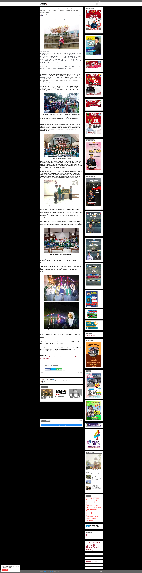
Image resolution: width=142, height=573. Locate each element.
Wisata (95, 518)
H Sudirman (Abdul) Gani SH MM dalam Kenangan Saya (74, 397)
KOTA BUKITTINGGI (90, 505)
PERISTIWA (88, 518)
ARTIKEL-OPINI (66, 3)
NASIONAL (54, 3)
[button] (101, 4)
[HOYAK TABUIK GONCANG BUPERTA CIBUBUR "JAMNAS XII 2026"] (93, 461)
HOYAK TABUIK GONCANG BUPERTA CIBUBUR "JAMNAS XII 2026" (93, 471)
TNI (92, 518)
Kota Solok (89, 512)
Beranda (42, 8)
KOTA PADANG (97, 505)
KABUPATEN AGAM (96, 498)
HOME (50, 3)
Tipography (78, 3)
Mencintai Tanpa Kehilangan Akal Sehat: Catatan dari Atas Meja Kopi (96, 488)
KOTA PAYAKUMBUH (97, 507)
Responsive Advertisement (91, 561)
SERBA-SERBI (72, 3)
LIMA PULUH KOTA (95, 512)
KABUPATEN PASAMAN (90, 501)
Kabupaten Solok (94, 509)
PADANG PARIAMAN (90, 516)
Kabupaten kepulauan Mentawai (92, 511)
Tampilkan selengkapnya (77, 387)
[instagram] (86, 536)
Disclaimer (54, 1)
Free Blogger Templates (48, 571)
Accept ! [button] (5, 569)
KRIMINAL (88, 509)
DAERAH (59, 3)
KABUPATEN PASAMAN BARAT (91, 503)
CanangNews (89, 498)
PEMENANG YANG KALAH (59, 396)
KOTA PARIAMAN (89, 507)
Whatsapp (60, 369)
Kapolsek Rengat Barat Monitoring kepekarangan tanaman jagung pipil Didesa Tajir (96, 477)
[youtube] (86, 535)
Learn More (9, 567)
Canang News (49, 379)
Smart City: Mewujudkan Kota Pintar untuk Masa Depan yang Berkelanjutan (47, 397)
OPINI (92, 514)
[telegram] (86, 538)
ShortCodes (84, 3)
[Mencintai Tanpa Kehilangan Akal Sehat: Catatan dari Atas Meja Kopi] (88, 488)
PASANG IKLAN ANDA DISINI (89, 335)
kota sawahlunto (90, 520)
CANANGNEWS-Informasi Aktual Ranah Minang (94, 546)
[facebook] (86, 534)
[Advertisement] (62, 410)
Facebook (48, 369)
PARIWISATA (97, 516)
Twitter (54, 369)
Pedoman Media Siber (47, 1)
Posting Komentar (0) (61, 425)
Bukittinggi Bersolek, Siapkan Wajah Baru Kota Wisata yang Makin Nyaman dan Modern (96, 482)
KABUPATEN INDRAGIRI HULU (91, 500)
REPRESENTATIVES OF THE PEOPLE (50, 8)
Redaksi (40, 1)
